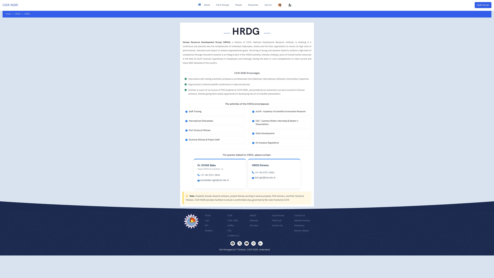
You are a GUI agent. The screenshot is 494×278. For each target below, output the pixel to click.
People (238, 5)
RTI (206, 225)
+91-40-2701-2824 (264, 172)
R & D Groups (222, 5)
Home (8, 14)
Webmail (254, 220)
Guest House (278, 215)
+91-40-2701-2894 (210, 175)
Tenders (209, 230)
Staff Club (276, 220)
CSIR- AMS (232, 220)
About (207, 5)
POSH (208, 215)
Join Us (268, 5)
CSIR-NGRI (10, 5)
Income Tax (277, 225)
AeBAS (253, 215)
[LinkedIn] (260, 243)
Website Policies (302, 220)
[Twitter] (239, 243)
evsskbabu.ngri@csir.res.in (214, 180)
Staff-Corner (483, 5)
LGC (207, 220)
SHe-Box (254, 225)
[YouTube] (246, 243)
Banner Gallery (301, 230)
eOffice (230, 225)
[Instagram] (253, 243)
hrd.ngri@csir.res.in (265, 177)
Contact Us (299, 215)
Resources (253, 5)
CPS (229, 230)
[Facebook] (232, 243)
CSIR (229, 215)
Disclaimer (299, 225)
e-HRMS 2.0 (233, 235)
